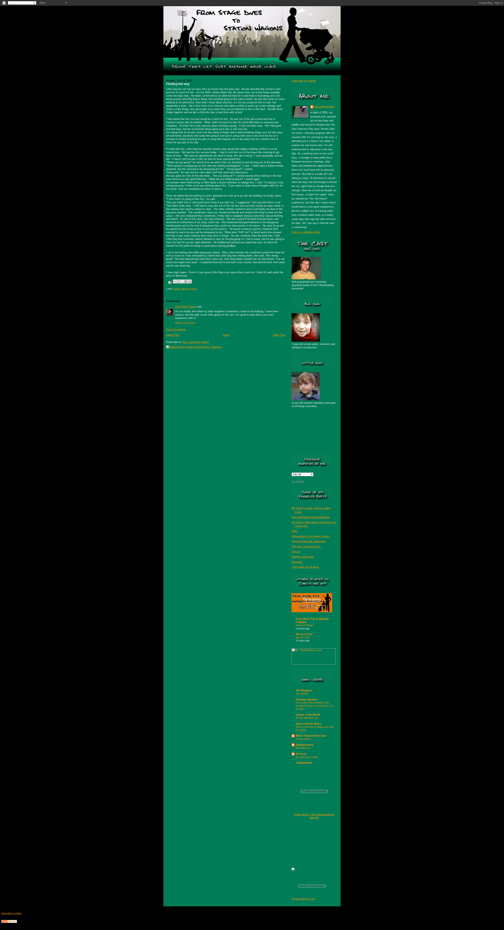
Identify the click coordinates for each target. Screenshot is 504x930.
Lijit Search (298, 481)
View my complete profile (306, 232)
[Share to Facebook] (186, 281)
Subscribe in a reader (304, 80)
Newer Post (172, 335)
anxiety (177, 289)
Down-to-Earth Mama (308, 723)
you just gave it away (307, 757)
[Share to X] (182, 281)
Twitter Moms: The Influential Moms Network (314, 816)
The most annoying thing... (307, 546)
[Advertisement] (311, 843)
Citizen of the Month (308, 714)
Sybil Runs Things (185, 306)
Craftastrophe (304, 762)
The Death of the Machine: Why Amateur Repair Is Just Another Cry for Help (314, 705)
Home (226, 335)
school (193, 289)
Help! (294, 531)
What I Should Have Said (311, 735)
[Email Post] (169, 282)
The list (296, 551)
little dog (185, 289)
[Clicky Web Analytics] (9, 922)
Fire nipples (302, 693)
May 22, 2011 (303, 637)
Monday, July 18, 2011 (185, 322)
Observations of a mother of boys (311, 536)
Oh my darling (303, 739)
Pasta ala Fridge (304, 625)
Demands (297, 561)
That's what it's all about (305, 567)
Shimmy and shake (303, 556)
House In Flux (304, 634)
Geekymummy (304, 744)
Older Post (279, 335)
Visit (303, 899)
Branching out (303, 748)
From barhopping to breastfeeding (311, 517)
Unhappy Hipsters (306, 699)
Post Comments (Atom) (195, 342)
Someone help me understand (309, 541)
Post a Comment (175, 329)
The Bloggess (304, 690)
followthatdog (324, 107)
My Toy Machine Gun (307, 718)
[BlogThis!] (179, 281)
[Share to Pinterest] (190, 281)
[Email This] (175, 281)
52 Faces (301, 753)
